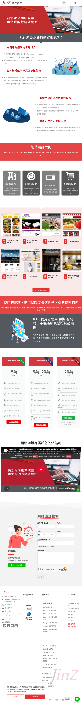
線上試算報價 (13, 421)
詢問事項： (41, 550)
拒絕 (15, 697)
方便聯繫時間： (43, 540)
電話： (40, 531)
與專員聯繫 (68, 418)
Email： (60, 531)
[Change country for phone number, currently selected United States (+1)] (39, 535)
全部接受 (35, 697)
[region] (26, 691)
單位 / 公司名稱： (43, 523)
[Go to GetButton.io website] (77, 703)
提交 (40, 577)
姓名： (60, 523)
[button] (64, 3)
